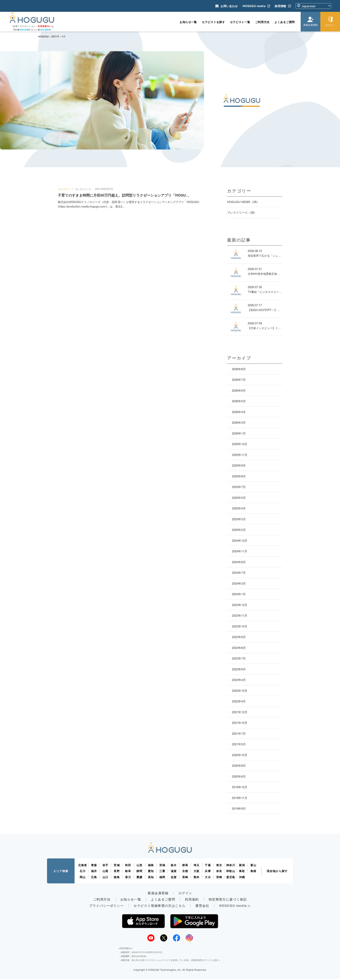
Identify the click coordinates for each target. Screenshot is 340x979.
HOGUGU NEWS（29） (243, 202)
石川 (83, 871)
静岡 (139, 871)
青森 (94, 865)
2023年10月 (239, 626)
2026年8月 (239, 369)
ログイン (185, 893)
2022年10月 (239, 690)
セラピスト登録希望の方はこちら (160, 905)
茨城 (162, 865)
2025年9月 (239, 465)
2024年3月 (239, 583)
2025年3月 (239, 519)
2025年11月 (239, 455)
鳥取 (242, 871)
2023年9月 (239, 637)
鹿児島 (230, 877)
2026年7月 (239, 379)
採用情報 (280, 6)
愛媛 (139, 877)
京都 (185, 871)
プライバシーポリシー (106, 905)
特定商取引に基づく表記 (228, 899)
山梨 (105, 871)
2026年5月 (239, 401)
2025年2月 (239, 530)
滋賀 (174, 871)
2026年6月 (239, 390)
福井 (94, 871)
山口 (105, 877)
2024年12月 (239, 540)
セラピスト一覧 (240, 22)
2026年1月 (239, 433)
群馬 (185, 865)
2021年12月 (239, 712)
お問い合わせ (229, 6)
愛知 (151, 871)
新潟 (242, 865)
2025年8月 (239, 476)
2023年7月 (239, 658)
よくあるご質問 (284, 22)
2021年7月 (239, 733)
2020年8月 (239, 765)
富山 (253, 865)
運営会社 (202, 905)
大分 (208, 877)
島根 (253, 871)
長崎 (185, 877)
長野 (117, 871)
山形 (139, 865)
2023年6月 (239, 669)
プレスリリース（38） (242, 212)
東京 (219, 865)
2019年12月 (239, 787)
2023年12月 (239, 605)
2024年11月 (239, 551)
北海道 (82, 865)
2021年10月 (239, 723)
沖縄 (242, 877)
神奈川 (230, 865)
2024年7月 (239, 572)
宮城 (117, 865)
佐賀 (174, 877)
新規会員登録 (158, 893)
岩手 (105, 865)
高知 (151, 877)
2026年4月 (239, 412)
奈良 (219, 871)
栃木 (174, 865)
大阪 (197, 871)
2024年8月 (239, 562)
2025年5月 (239, 497)
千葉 (208, 865)
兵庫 (208, 871)
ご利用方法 (262, 22)
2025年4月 (239, 508)
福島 (151, 865)
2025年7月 (239, 487)
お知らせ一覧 (188, 22)
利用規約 (192, 899)
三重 (162, 871)
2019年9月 (239, 808)
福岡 (162, 877)
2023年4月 (239, 680)
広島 (94, 877)
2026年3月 (239, 422)
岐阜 (128, 871)
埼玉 (197, 865)
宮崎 (219, 877)
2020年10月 (239, 755)
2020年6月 (239, 776)
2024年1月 (239, 594)
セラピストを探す (213, 22)
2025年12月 (239, 444)
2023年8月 (239, 648)
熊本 (197, 877)
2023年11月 (239, 615)
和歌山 (230, 871)
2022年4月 (239, 701)
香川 (128, 877)
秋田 (128, 865)
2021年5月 (239, 744)
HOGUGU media (254, 6)
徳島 (117, 877)
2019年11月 (239, 798)
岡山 (83, 877)
